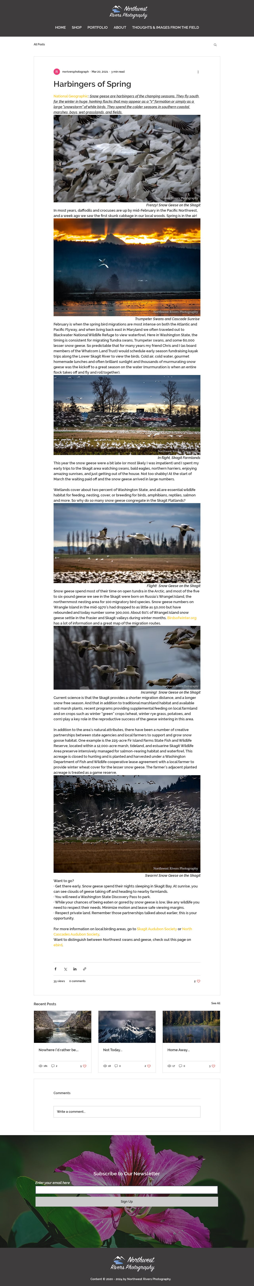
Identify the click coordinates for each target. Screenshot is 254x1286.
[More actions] (198, 71)
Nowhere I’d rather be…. (59, 1050)
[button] (215, 44)
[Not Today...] (127, 1027)
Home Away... (178, 1050)
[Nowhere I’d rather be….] (62, 1027)
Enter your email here (52, 1183)
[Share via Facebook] (55, 969)
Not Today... (112, 1050)
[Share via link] (85, 969)
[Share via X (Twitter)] (65, 969)
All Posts (39, 44)
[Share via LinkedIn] (75, 969)
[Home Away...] (191, 1027)
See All (215, 1003)
